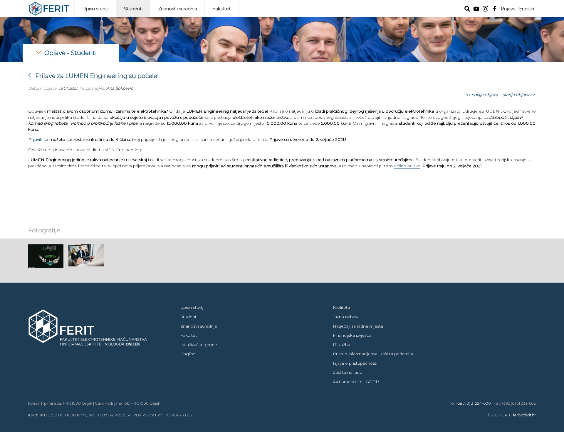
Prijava (508, 8)
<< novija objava (482, 94)
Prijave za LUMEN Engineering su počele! (93, 75)
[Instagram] (485, 8)
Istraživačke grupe (198, 344)
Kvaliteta (341, 307)
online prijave (407, 166)
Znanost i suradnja (177, 8)
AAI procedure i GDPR (356, 381)
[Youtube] (476, 8)
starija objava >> (519, 94)
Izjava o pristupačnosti (355, 363)
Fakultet (221, 8)
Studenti (133, 8)
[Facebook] (494, 8)
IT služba (341, 344)
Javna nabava (346, 316)
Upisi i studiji (95, 8)
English (526, 8)
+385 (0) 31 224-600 (473, 403)
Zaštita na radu (347, 372)
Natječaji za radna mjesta (358, 326)
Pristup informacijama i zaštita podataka (373, 353)
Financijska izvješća (352, 335)
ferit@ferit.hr (524, 415)
